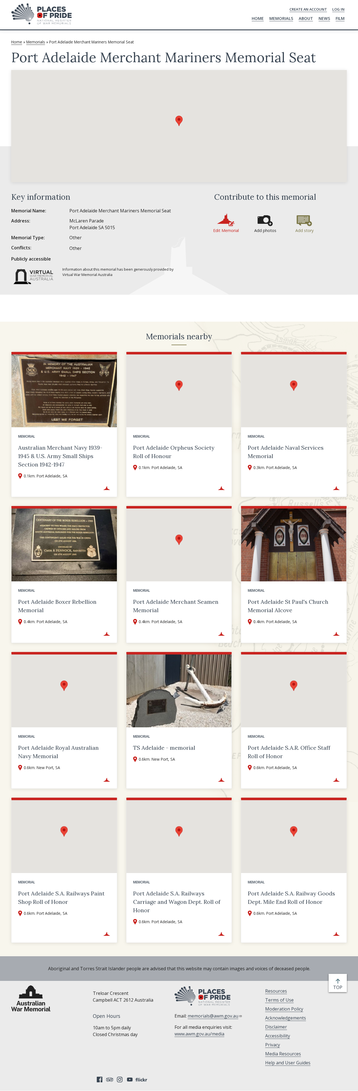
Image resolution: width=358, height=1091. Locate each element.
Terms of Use (279, 1000)
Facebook (99, 1079)
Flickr (142, 1079)
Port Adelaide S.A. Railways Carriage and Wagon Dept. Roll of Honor (176, 902)
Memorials (281, 18)
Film (340, 18)
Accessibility (277, 1036)
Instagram (119, 1079)
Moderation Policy (284, 1009)
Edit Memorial (226, 230)
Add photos (265, 230)
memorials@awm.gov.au (213, 1016)
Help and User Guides (287, 1063)
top (339, 987)
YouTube (129, 1079)
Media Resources (283, 1054)
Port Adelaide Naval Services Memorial (286, 451)
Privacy (272, 1045)
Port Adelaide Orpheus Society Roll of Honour (174, 451)
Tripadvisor (109, 1079)
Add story (304, 230)
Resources (276, 991)
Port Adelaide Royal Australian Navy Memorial (58, 752)
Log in (338, 9)
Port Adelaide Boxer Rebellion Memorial (57, 606)
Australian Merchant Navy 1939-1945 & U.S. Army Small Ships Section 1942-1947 (60, 456)
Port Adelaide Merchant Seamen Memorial (175, 606)
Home (258, 18)
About (306, 18)
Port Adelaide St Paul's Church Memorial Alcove (288, 606)
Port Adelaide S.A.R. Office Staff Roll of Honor (289, 752)
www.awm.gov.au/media (199, 1034)
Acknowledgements (285, 1018)
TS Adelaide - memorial (164, 747)
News (324, 18)
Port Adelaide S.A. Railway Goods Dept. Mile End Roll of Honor (291, 897)
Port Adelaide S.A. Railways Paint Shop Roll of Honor (61, 897)
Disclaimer (276, 1027)
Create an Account (308, 9)
